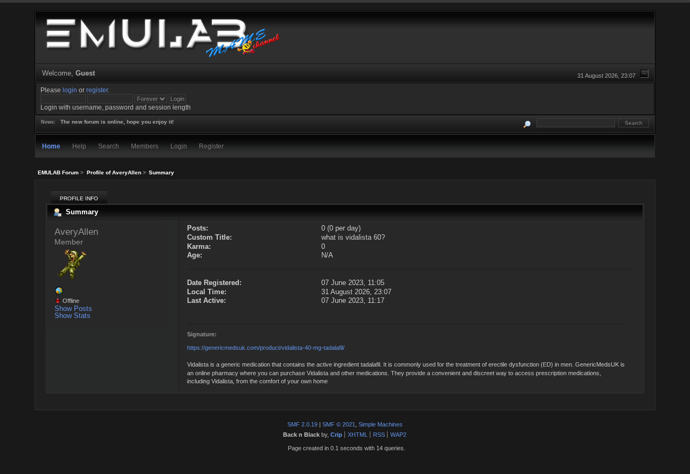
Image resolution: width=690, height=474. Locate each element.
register (97, 89)
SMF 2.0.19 (302, 424)
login (70, 89)
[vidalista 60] (58, 293)
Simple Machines (380, 424)
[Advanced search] (527, 123)
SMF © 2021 (338, 424)
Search (108, 146)
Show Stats (72, 316)
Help (79, 146)
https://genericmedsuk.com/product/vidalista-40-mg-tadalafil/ (265, 347)
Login (178, 146)
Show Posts (73, 308)
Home (51, 146)
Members (144, 146)
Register (211, 146)
